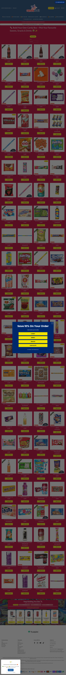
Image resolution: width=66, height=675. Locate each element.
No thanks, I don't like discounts (33, 349)
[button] (60, 2)
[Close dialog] (52, 323)
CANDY (33, 333)
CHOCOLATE (33, 345)
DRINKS (33, 337)
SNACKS (33, 341)
